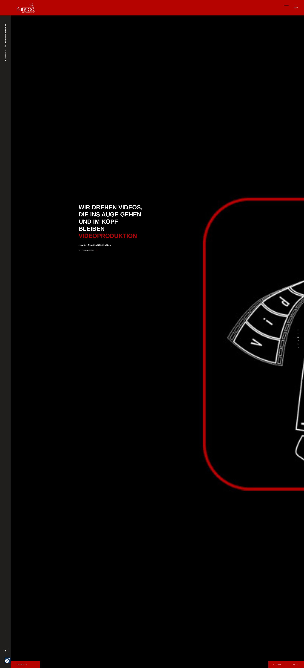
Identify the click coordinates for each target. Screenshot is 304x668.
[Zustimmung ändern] (7, 660)
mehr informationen (63, 250)
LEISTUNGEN (20, 664)
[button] (295, 664)
